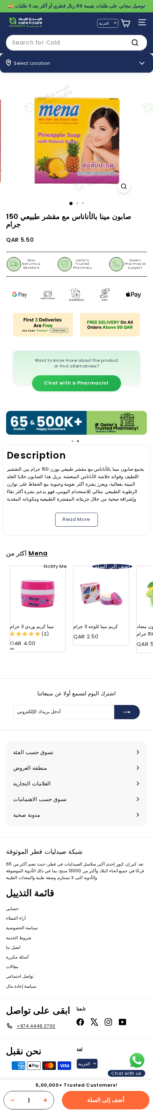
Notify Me (55, 566)
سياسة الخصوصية (22, 928)
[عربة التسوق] (125, 23)
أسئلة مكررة (17, 957)
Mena (38, 553)
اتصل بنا (13, 947)
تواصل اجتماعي (19, 976)
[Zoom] (123, 186)
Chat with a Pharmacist (76, 383)
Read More (76, 519)
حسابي (12, 908)
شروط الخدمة (18, 938)
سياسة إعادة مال (21, 986)
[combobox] (76, 43)
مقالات (12, 966)
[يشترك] (127, 712)
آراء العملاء (16, 918)
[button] (25, 634)
